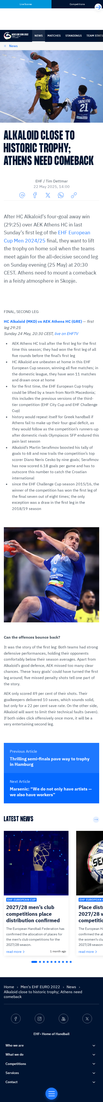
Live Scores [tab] (26, 4)
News (38, 35)
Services (12, 1073)
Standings (73, 35)
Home (9, 986)
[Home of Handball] (51, 1094)
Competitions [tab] (77, 4)
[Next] (98, 7)
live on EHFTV (66, 333)
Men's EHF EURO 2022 (41, 986)
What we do (14, 1054)
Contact (11, 1082)
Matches (54, 35)
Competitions (16, 1064)
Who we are (15, 1045)
